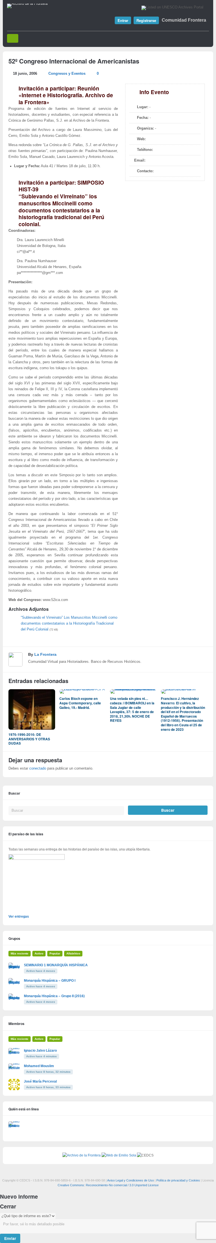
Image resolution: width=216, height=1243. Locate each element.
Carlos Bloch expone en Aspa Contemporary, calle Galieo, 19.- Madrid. (80, 703)
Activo (39, 953)
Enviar (10, 1238)
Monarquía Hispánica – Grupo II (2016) (54, 996)
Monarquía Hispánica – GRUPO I (49, 981)
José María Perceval (40, 1081)
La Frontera (45, 654)
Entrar (123, 20)
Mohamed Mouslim (39, 1066)
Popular (55, 953)
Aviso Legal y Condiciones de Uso (130, 1180)
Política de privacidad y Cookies (178, 1180)
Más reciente (19, 953)
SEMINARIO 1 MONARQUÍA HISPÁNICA (56, 965)
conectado (37, 768)
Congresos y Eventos (67, 74)
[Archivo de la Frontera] (27, 4)
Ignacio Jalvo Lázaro (40, 1051)
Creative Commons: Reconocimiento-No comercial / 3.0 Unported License (108, 1185)
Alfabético (73, 953)
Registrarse (146, 20)
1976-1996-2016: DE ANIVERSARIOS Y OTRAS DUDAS (29, 739)
